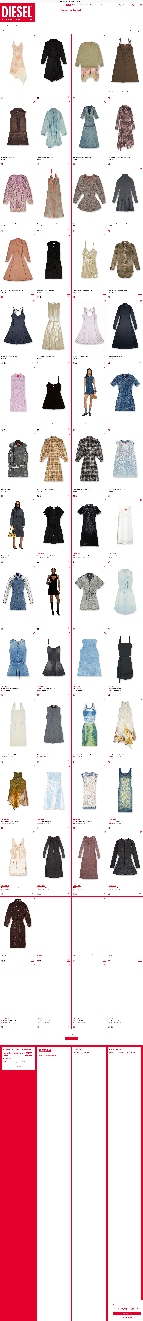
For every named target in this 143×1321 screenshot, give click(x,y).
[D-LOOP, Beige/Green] (89, 923)
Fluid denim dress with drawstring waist (10, 688)
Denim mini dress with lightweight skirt (46, 688)
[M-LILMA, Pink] (18, 392)
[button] (71, 1)
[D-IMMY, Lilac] (89, 326)
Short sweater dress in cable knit (8, 223)
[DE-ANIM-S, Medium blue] (89, 127)
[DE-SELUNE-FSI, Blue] (89, 658)
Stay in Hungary (127, 1313)
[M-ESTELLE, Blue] (18, 591)
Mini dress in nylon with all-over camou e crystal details (85, 954)
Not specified (21, 1061)
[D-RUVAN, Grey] (54, 724)
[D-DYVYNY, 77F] (54, 326)
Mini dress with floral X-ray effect (116, 821)
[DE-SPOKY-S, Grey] (54, 658)
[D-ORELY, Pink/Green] (89, 60)
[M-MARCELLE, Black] (54, 923)
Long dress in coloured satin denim (45, 821)
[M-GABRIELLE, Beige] (18, 857)
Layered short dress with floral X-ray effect (82, 821)
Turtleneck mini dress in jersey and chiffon (118, 223)
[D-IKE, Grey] (18, 458)
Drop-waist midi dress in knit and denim (82, 157)
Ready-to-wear (11, 26)
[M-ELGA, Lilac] (18, 193)
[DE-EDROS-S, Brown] (18, 127)
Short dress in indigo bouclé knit (116, 423)
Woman (13, 1061)
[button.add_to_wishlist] (34, 36)
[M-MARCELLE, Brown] (18, 923)
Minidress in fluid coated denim (8, 157)
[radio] (2, 98)
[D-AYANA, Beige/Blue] (89, 790)
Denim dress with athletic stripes (80, 622)
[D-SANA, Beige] (18, 724)
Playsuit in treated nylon (78, 1020)
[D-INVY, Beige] (89, 259)
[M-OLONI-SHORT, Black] (54, 591)
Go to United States (127, 1317)
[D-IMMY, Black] (18, 326)
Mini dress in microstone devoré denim (117, 489)
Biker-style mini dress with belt (8, 489)
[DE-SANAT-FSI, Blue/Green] (89, 724)
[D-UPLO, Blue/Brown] (125, 923)
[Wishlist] (137, 4)
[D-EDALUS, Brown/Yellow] (54, 458)
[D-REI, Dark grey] (125, 193)
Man (6, 1061)
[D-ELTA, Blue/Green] (18, 990)
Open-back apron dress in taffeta (116, 688)
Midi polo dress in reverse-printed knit (81, 555)
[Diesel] (17, 12)
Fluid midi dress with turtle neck (116, 356)
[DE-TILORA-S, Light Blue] (54, 127)
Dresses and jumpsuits (22, 26)
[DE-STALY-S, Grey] (89, 591)
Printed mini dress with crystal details (117, 954)
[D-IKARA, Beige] (125, 724)
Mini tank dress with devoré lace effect (117, 555)
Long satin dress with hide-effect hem (117, 754)
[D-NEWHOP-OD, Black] (54, 392)
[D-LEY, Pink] (89, 857)
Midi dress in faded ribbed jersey (44, 887)
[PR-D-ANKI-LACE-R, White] (125, 525)
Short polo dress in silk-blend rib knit (45, 290)
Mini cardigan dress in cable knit (80, 223)
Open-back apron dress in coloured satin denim (83, 754)
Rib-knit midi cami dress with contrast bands (47, 223)
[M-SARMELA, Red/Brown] (54, 193)
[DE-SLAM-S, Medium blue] (18, 658)
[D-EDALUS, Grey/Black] (89, 458)
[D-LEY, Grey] (54, 857)
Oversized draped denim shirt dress (45, 157)
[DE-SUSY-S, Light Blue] (125, 591)
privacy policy (29, 1052)
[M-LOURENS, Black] (89, 525)
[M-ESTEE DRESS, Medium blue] (125, 392)
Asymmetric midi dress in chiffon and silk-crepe (119, 157)
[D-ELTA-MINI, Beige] (54, 990)
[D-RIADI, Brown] (125, 127)
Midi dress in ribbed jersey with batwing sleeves (12, 290)
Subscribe (18, 1066)
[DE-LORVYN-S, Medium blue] (89, 392)
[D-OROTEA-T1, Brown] (125, 60)
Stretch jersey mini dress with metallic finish (83, 290)
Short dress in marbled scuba (115, 887)
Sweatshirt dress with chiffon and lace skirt (82, 91)
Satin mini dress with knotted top (44, 1020)
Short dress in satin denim (78, 688)
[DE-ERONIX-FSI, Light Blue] (54, 790)
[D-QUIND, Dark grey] (18, 525)
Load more (71, 1038)
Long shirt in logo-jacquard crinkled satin (118, 290)
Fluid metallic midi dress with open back (46, 356)
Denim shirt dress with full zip (79, 423)
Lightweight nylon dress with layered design (118, 91)
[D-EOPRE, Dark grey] (125, 857)
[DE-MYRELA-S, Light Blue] (125, 458)
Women (4, 26)
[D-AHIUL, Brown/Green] (18, 790)
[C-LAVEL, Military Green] (125, 259)
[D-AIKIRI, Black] (54, 525)
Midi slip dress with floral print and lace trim (11, 91)
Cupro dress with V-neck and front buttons (46, 555)
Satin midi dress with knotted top (8, 1020)
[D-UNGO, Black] (125, 326)
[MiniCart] (141, 4)
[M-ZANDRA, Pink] (125, 990)
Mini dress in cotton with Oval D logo (45, 423)
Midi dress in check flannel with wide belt (46, 489)
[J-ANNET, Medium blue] (89, 990)
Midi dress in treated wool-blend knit (9, 954)
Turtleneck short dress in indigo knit (9, 622)
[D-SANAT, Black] (125, 658)
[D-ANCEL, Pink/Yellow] (18, 60)
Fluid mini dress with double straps (9, 356)
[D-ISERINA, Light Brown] (18, 259)
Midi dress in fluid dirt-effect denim (116, 622)
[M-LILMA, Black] (54, 259)
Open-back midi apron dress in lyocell (9, 754)
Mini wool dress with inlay (42, 622)
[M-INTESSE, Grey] (89, 193)
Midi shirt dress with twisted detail (44, 91)
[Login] (133, 4)
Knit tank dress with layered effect (116, 1020)
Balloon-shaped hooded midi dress (9, 555)
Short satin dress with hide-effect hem (10, 821)
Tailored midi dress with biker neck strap (46, 754)
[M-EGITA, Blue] (125, 790)
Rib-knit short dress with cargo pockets (10, 887)
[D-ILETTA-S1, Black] (54, 60)
